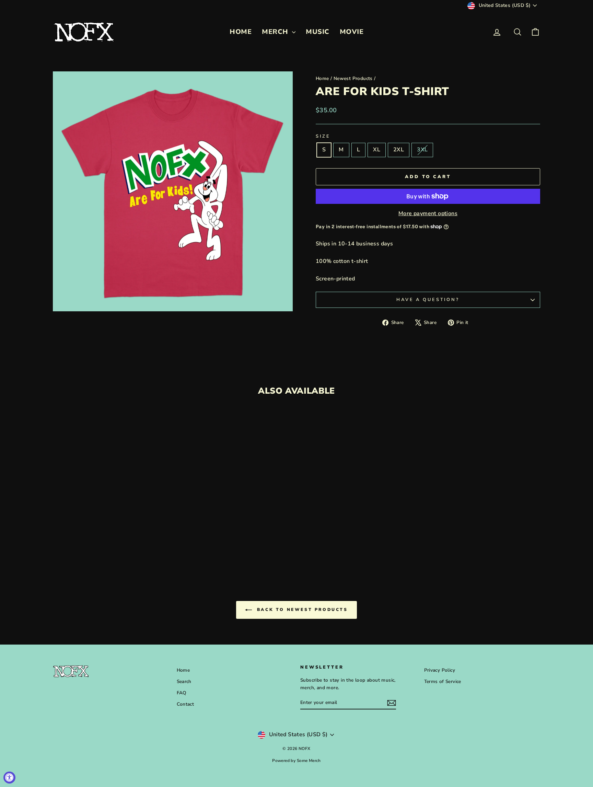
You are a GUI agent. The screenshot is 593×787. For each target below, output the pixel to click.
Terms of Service (442, 681)
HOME (241, 31)
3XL (422, 149)
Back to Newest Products (301, 609)
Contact (185, 704)
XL (376, 149)
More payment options (427, 213)
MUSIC (317, 31)
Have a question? (427, 300)
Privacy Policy (439, 670)
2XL (398, 149)
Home (322, 78)
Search (184, 681)
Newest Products (353, 78)
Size (323, 136)
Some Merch (309, 760)
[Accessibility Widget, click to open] (9, 778)
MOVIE (352, 31)
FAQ (182, 693)
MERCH (276, 31)
